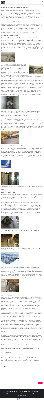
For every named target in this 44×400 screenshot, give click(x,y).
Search (3, 379)
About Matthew (35, 391)
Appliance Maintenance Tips (6, 350)
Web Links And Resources (25, 391)
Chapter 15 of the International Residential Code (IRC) (11, 344)
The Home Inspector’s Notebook (12, 391)
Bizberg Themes (23, 395)
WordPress (35, 393)
